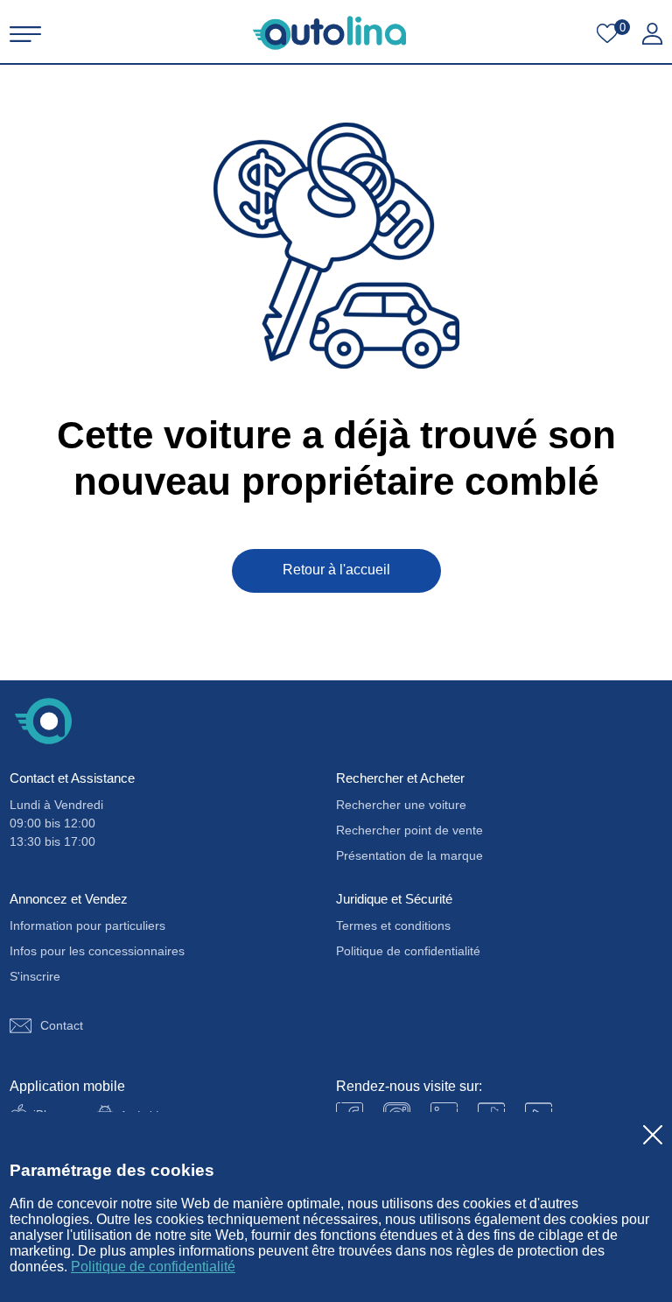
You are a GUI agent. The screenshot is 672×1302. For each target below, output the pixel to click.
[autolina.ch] (329, 33)
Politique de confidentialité (153, 1266)
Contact (61, 1025)
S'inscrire (35, 976)
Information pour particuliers (87, 925)
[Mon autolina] (652, 34)
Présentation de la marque (409, 855)
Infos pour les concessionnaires (97, 951)
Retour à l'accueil (336, 569)
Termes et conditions (393, 925)
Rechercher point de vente (409, 830)
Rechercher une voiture (401, 805)
